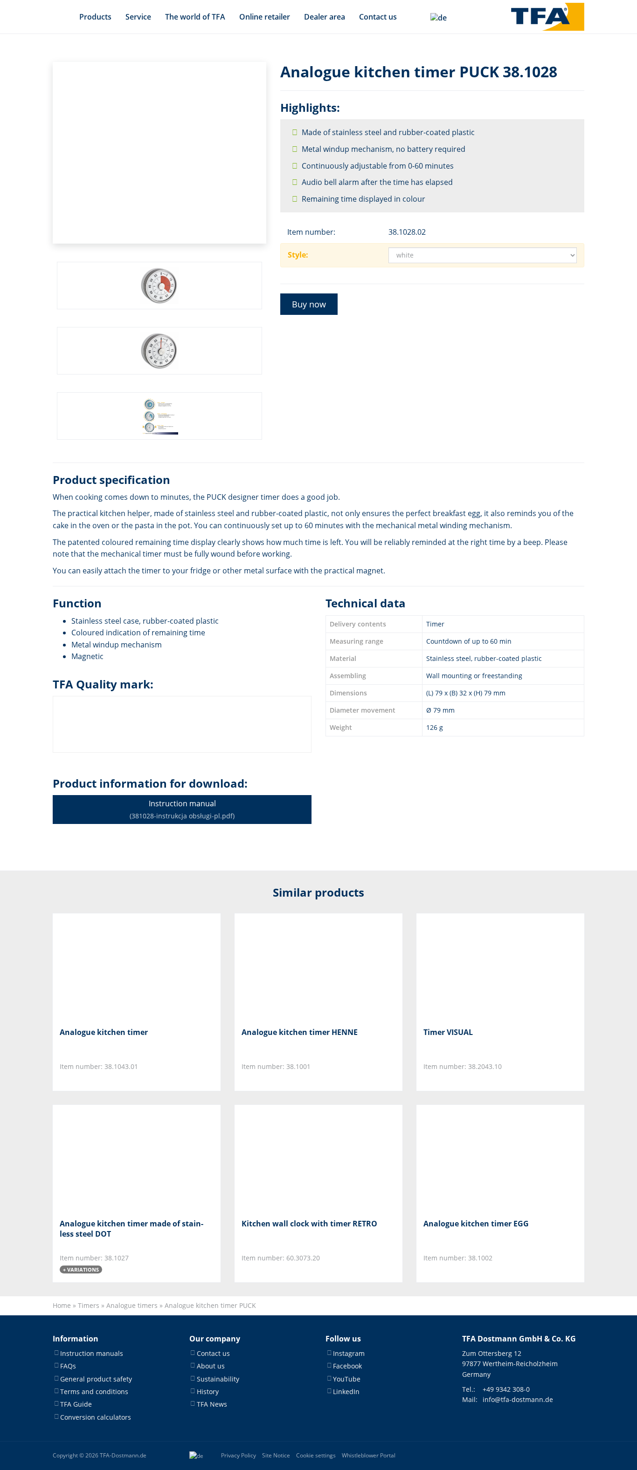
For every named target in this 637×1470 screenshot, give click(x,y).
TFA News (212, 1404)
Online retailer (264, 17)
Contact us (378, 17)
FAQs (68, 1365)
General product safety (96, 1378)
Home (62, 1305)
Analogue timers (132, 1305)
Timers (88, 1305)
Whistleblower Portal (368, 1455)
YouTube (346, 1378)
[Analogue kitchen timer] (106, 966)
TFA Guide (76, 1404)
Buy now (309, 304)
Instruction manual (182, 809)
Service (138, 17)
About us (211, 1365)
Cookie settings (316, 1455)
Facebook (347, 1365)
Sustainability (218, 1378)
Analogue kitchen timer (104, 1032)
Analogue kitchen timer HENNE (300, 1032)
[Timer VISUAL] (469, 966)
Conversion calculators (95, 1417)
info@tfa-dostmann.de (518, 1399)
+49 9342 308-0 (506, 1389)
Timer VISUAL (448, 1032)
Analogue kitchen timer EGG (476, 1223)
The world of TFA (195, 17)
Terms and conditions (94, 1391)
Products (95, 17)
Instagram (349, 1353)
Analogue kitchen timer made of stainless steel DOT (131, 1228)
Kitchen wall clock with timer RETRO (309, 1223)
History (208, 1391)
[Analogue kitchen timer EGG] (469, 1158)
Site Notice (276, 1455)
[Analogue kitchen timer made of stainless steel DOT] (106, 1158)
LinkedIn (346, 1391)
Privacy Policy (238, 1455)
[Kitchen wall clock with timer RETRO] (288, 1158)
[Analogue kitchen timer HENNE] (288, 966)
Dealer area (324, 17)
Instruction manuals (91, 1353)
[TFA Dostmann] (547, 16)
